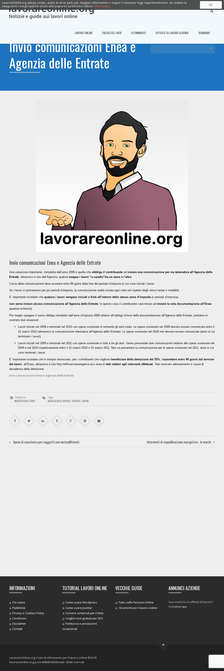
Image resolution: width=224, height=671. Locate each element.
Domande (204, 32)
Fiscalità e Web (112, 32)
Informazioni (102, 6)
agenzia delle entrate (59, 401)
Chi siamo (18, 602)
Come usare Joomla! (78, 608)
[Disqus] (112, 511)
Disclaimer (19, 624)
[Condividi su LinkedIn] (43, 421)
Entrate (76, 401)
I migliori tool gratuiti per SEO (84, 618)
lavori (85, 401)
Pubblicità (18, 608)
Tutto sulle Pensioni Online (136, 602)
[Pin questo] (85, 421)
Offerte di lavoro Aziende (172, 32)
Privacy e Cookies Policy (28, 613)
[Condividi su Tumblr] (57, 421)
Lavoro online (84, 32)
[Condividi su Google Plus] (71, 421)
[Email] (99, 421)
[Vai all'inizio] (163, 644)
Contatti (17, 629)
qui (184, 606)
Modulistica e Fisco (24, 401)
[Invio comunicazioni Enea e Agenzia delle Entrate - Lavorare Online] (51, 11)
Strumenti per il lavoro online (137, 608)
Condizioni (19, 618)
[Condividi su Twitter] (29, 421)
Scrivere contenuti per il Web (84, 613)
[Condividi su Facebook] (15, 421)
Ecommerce (138, 32)
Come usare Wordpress (81, 602)
